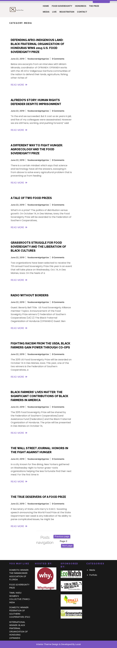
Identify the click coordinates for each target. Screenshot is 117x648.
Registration (66, 12)
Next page (67, 545)
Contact (82, 12)
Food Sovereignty (62, 6)
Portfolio (93, 575)
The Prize (94, 6)
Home (46, 6)
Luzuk (78, 644)
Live (54, 12)
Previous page (62, 536)
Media (46, 12)
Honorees (80, 6)
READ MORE (17, 84)
